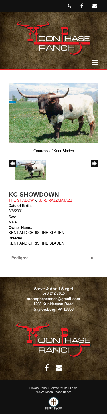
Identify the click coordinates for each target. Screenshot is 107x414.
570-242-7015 (54, 293)
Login (74, 387)
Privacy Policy (38, 387)
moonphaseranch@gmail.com (53, 299)
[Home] (53, 339)
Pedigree (20, 257)
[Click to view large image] (53, 113)
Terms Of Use (59, 387)
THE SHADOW (21, 200)
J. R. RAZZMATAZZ (55, 200)
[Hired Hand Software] (53, 405)
